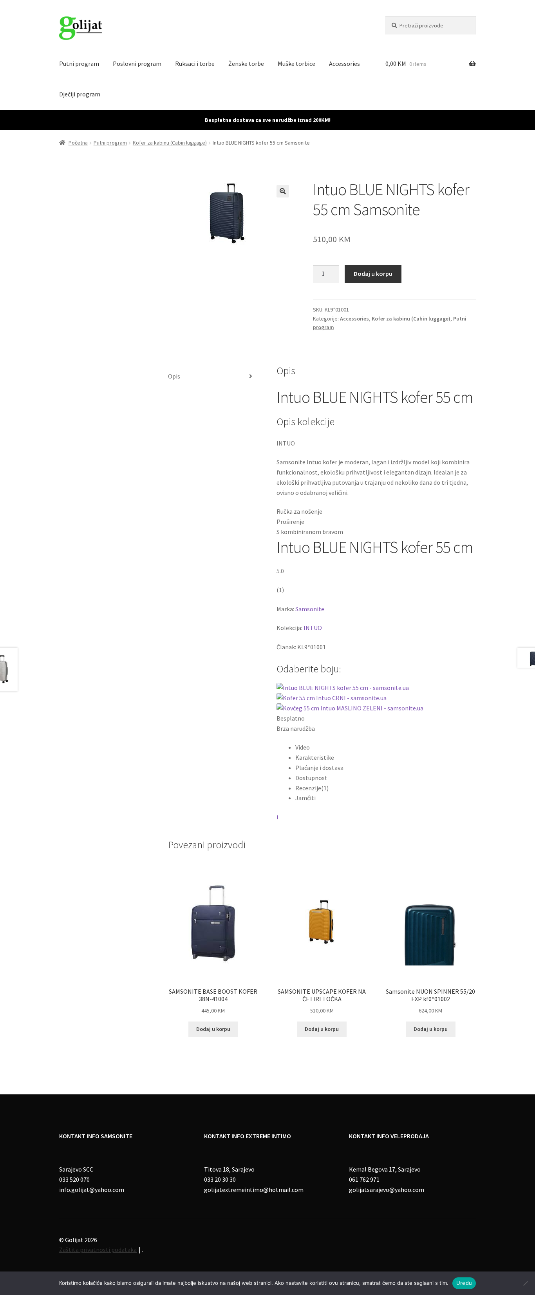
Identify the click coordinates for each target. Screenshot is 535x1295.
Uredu (464, 1283)
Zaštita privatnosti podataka (98, 1249)
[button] (283, 191)
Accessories (344, 63)
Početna (78, 142)
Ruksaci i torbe (195, 63)
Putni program (79, 63)
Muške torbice (296, 63)
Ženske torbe (246, 63)
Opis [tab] (174, 376)
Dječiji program (79, 94)
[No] (525, 1283)
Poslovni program (137, 63)
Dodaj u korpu (373, 273)
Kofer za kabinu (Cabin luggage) (170, 142)
